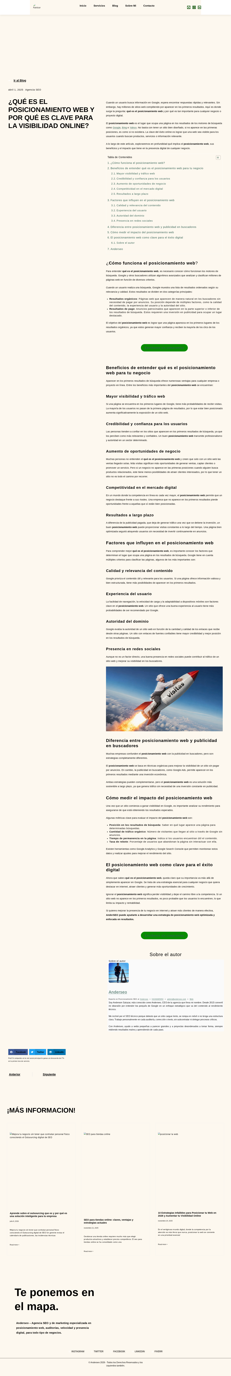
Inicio (83, 5)
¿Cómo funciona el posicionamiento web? (138, 162)
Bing (124, 127)
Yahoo (133, 127)
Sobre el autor (126, 242)
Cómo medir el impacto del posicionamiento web (142, 232)
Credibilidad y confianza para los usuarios (143, 178)
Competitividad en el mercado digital (140, 188)
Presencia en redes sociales (135, 220)
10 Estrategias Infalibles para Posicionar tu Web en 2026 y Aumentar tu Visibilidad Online (187, 1214)
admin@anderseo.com (176, 999)
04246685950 (157, 999)
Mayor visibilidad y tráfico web (136, 173)
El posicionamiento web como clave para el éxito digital (147, 237)
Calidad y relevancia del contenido (139, 205)
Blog (115, 5)
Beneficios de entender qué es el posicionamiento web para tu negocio (157, 168)
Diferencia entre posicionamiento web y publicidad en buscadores (153, 226)
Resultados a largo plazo (132, 193)
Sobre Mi (130, 5)
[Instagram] (194, 7)
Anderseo (117, 249)
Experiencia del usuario (132, 210)
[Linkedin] (199, 7)
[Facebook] (188, 7)
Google (117, 127)
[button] (18, 1052)
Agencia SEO (33, 89)
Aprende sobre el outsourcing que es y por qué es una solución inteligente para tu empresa (38, 1215)
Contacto (149, 5)
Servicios (99, 5)
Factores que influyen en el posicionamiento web (142, 200)
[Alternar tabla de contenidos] (217, 157)
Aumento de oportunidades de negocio (141, 183)
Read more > (14, 1245)
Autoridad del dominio (130, 215)
